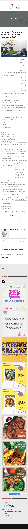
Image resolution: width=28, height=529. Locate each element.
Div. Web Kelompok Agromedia (15, 526)
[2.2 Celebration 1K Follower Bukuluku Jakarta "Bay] (14, 297)
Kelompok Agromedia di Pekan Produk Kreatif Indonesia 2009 (13, 34)
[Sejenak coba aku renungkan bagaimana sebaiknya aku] (14, 323)
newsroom (13, 229)
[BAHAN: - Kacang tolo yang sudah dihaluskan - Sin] (14, 401)
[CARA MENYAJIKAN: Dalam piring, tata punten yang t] (14, 375)
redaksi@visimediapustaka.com (14, 518)
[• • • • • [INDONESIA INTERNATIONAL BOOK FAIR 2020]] (14, 349)
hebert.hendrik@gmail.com (21, 229)
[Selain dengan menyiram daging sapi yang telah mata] (14, 479)
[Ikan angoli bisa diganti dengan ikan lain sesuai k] (14, 427)
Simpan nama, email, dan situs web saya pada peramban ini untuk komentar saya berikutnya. (12, 253)
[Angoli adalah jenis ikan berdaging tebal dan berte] (14, 453)
